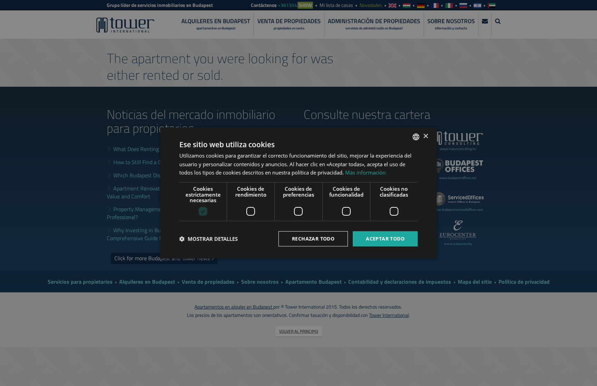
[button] (208, 239)
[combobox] (416, 136)
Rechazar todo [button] (313, 238)
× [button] (425, 136)
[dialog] (298, 193)
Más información (365, 172)
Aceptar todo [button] (385, 238)
